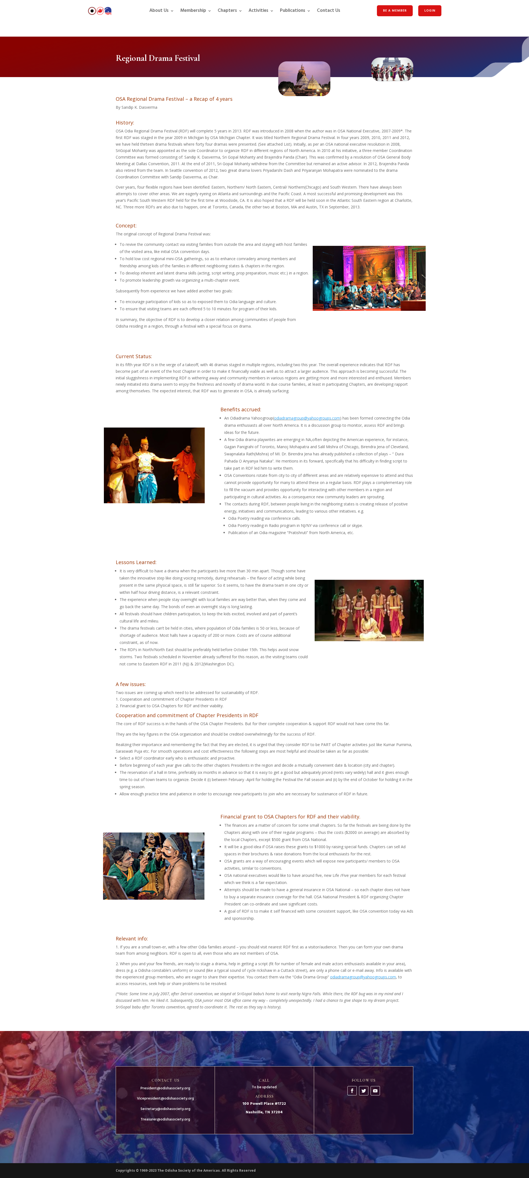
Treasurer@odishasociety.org (165, 1119)
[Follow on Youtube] (375, 1090)
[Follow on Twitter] (363, 1090)
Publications (292, 10)
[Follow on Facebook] (352, 1090)
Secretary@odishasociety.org (165, 1109)
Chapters (227, 10)
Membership (193, 10)
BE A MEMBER (395, 10)
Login (429, 10)
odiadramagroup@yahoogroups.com (307, 418)
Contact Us (328, 10)
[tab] (264, 115)
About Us (159, 10)
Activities (258, 10)
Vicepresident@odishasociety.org (165, 1098)
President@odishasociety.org (165, 1088)
